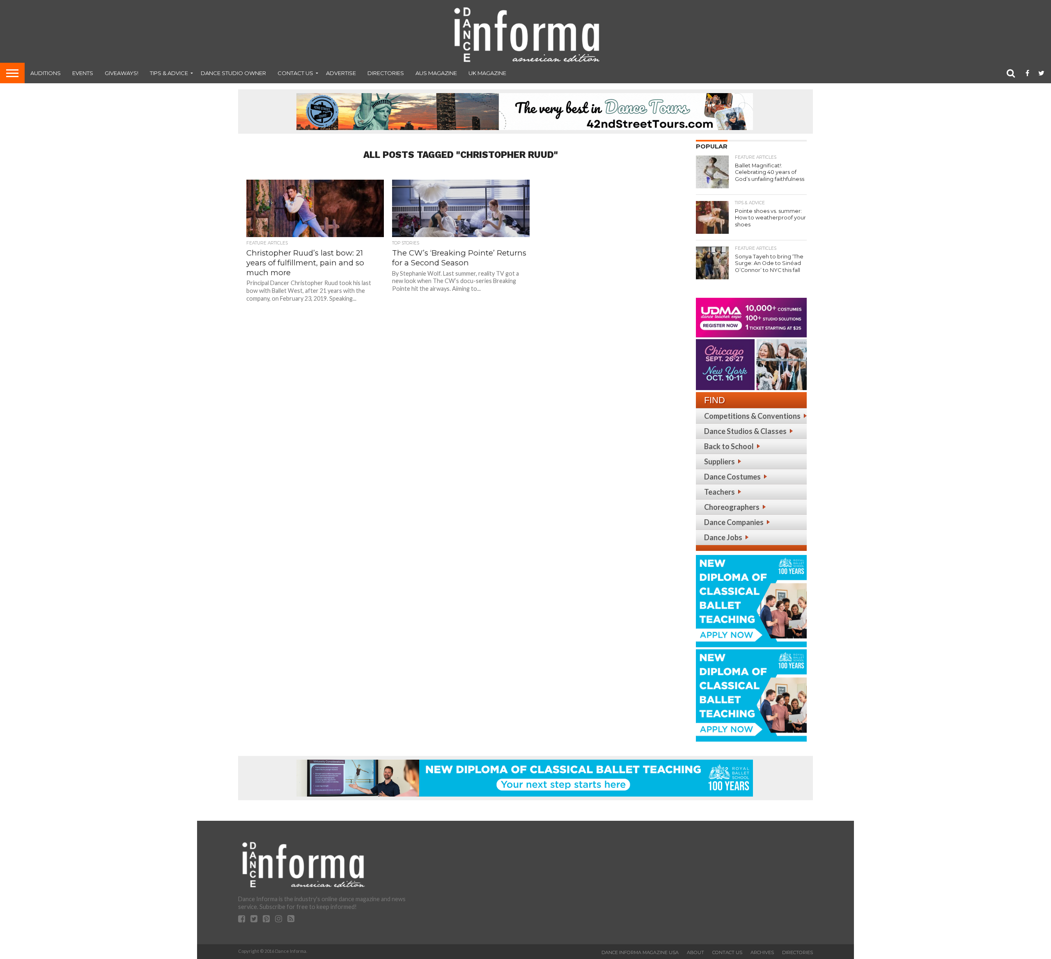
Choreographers (732, 506)
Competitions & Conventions (752, 415)
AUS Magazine (436, 73)
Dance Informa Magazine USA (640, 952)
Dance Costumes (732, 476)
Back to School (729, 446)
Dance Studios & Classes (745, 431)
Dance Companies (734, 522)
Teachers (719, 491)
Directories (385, 73)
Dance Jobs (723, 537)
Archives (762, 952)
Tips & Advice (169, 73)
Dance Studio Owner (233, 73)
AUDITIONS (45, 73)
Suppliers (719, 461)
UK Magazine (487, 73)
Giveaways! (121, 73)
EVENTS (82, 73)
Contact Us (295, 73)
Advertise (341, 73)
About (695, 952)
